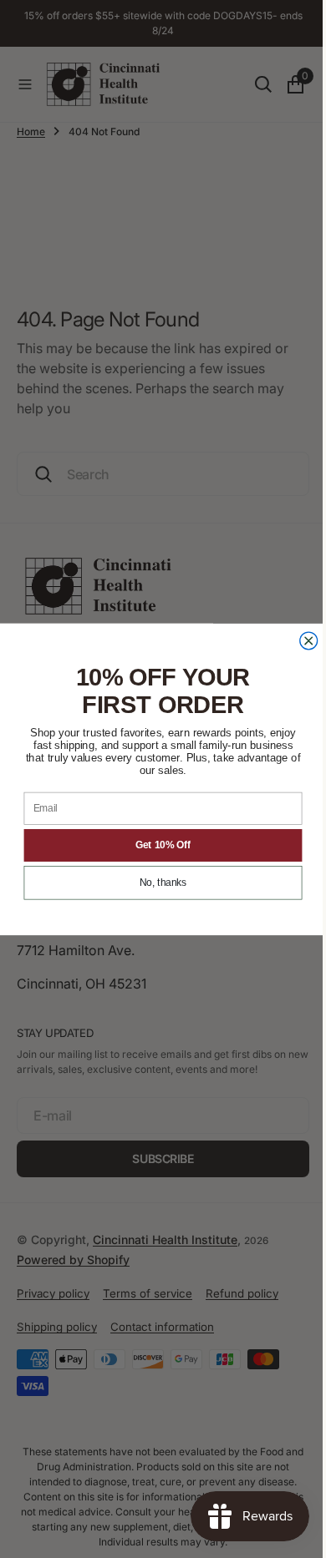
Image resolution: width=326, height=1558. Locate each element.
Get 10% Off (156, 845)
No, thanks (157, 883)
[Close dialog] (302, 641)
